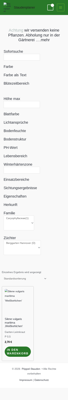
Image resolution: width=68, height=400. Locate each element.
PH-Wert (11, 148)
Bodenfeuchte (15, 131)
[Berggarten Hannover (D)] (21, 243)
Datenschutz (41, 380)
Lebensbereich (15, 156)
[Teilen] (30, 391)
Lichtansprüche (16, 122)
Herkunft (10, 205)
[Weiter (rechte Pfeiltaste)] (18, 397)
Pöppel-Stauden (31, 369)
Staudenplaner (24, 7)
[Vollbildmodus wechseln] (18, 391)
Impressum (25, 380)
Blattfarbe (11, 114)
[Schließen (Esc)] (43, 391)
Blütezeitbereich (16, 83)
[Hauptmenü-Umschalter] (60, 7)
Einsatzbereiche (16, 179)
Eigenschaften (15, 196)
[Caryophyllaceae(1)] (17, 218)
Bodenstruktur (15, 139)
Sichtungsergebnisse (20, 188)
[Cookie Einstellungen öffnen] (6, 395)
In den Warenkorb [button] (17, 351)
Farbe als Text (15, 75)
